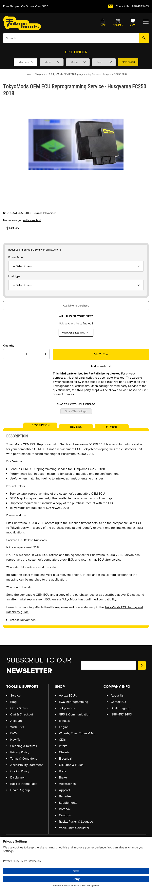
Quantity (8, 346)
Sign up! (142, 665)
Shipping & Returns (23, 746)
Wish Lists (17, 727)
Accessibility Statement (26, 765)
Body (62, 771)
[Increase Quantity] (45, 354)
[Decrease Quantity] (7, 354)
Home (29, 74)
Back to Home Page (23, 783)
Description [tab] (40, 425)
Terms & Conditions (23, 758)
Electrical (65, 758)
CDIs (62, 739)
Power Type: (15, 257)
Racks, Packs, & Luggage (76, 821)
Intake (63, 746)
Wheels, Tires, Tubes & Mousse (80, 733)
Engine (64, 727)
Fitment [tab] (111, 426)
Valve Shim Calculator (74, 828)
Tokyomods (41, 74)
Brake (63, 777)
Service (15, 695)
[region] (76, 201)
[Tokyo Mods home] (22, 23)
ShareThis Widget (76, 411)
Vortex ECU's (68, 695)
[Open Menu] (146, 22)
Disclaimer (17, 777)
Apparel (64, 790)
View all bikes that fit (76, 332)
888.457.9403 (140, 6)
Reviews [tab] (76, 426)
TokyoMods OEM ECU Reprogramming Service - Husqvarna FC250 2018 (89, 74)
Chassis (64, 752)
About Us (117, 695)
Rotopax (64, 809)
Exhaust (64, 720)
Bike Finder (76, 52)
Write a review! (32, 220)
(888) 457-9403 (121, 714)
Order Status (19, 708)
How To (15, 739)
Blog (13, 702)
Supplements (68, 802)
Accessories (67, 783)
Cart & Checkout (21, 714)
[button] (103, 23)
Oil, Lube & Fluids (71, 765)
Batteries (65, 796)
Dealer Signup (20, 790)
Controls (65, 815)
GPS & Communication (74, 714)
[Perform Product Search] (144, 38)
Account (16, 720)
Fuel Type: (14, 276)
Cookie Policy (19, 771)
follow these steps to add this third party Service (105, 381)
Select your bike (69, 323)
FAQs (14, 733)
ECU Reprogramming (73, 702)
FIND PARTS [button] (128, 62)
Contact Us (122, 6)
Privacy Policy (19, 752)
